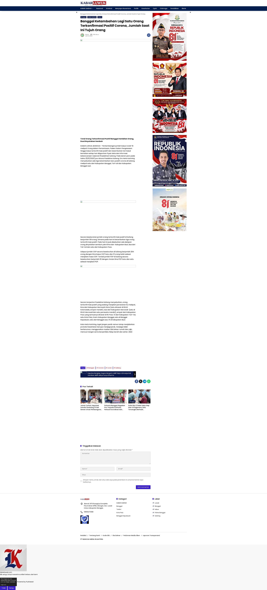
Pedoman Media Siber (131, 535)
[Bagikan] (149, 35)
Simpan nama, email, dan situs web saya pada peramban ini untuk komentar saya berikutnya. (113, 481)
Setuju (11, 588)
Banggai (83, 17)
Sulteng (118, 368)
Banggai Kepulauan (123, 516)
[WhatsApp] (149, 381)
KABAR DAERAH (92, 17)
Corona (100, 368)
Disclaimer (116, 535)
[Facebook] (136, 381)
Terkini (100, 17)
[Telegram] (144, 381)
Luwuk (157, 503)
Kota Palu (119, 513)
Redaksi (83, 535)
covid (109, 368)
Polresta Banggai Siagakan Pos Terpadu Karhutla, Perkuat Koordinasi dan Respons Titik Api (114, 408)
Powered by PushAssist (25, 582)
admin (87, 34)
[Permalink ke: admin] (82, 35)
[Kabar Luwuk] (93, 3)
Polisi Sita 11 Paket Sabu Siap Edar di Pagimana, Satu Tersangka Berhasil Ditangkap (138, 408)
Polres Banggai (160, 513)
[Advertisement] (108, 121)
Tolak (4, 588)
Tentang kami (94, 535)
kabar (157, 509)
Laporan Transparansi (151, 535)
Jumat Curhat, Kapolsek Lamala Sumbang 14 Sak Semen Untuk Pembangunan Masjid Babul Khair (91, 408)
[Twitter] (140, 381)
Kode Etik (106, 535)
